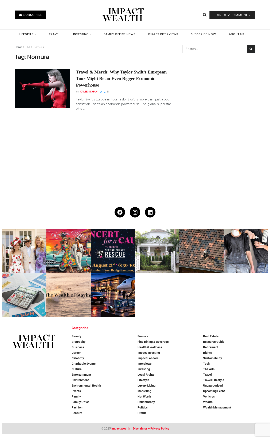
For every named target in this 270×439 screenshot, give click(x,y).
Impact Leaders (148, 358)
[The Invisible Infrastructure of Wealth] (113, 295)
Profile (142, 413)
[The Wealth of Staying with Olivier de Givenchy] (68, 295)
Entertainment (81, 374)
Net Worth (144, 396)
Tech (206, 363)
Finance (143, 336)
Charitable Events (84, 363)
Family (76, 396)
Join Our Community (232, 15)
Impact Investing (149, 352)
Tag (28, 46)
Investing (81, 34)
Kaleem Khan (88, 91)
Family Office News (119, 34)
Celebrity (78, 358)
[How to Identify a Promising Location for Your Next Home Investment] (24, 295)
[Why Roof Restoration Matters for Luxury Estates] (201, 251)
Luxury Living (146, 385)
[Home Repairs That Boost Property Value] (246, 251)
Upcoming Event (214, 391)
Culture (77, 369)
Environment (80, 380)
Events (76, 391)
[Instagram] (135, 212)
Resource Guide (213, 341)
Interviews (144, 363)
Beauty (76, 336)
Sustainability (212, 358)
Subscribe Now (203, 34)
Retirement (210, 347)
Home (18, 46)
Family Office (80, 402)
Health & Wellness (150, 347)
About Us (236, 34)
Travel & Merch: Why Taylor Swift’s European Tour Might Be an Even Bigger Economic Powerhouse (121, 78)
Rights (207, 352)
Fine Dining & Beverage (153, 341)
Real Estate (211, 336)
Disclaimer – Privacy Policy (151, 428)
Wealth (208, 402)
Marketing (144, 391)
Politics (143, 407)
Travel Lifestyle (213, 380)
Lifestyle (26, 34)
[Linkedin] (150, 212)
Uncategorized (213, 385)
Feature (77, 413)
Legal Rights (146, 374)
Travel (54, 34)
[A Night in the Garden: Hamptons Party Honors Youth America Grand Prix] (157, 251)
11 (107, 91)
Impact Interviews (163, 34)
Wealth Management (217, 407)
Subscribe (32, 14)
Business (78, 347)
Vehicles (209, 396)
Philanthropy (146, 402)
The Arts (209, 369)
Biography (78, 341)
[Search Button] (205, 14)
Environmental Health (86, 385)
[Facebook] (120, 212)
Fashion (77, 407)
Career (76, 352)
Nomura (39, 46)
